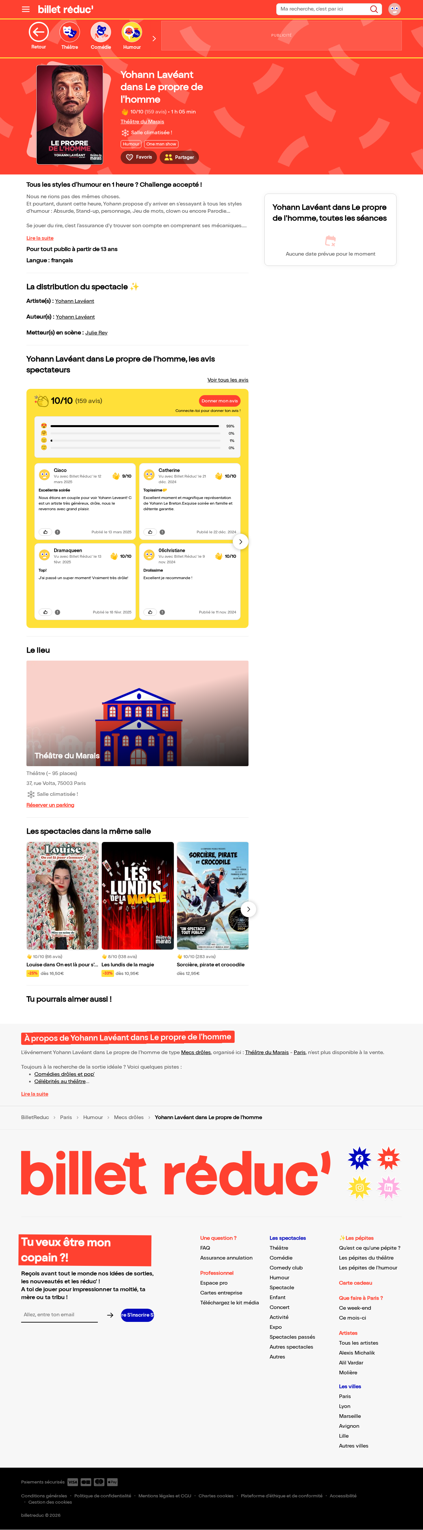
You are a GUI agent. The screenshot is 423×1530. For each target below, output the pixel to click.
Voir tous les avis (228, 380)
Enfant (278, 1298)
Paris (300, 1052)
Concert (279, 1307)
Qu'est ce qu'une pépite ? (370, 1248)
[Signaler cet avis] (57, 532)
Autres (277, 1357)
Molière (348, 1373)
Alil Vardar (351, 1363)
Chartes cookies (216, 1496)
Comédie (281, 1258)
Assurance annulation (226, 1258)
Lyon (344, 1406)
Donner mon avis (220, 401)
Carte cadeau (355, 1283)
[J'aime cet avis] (45, 532)
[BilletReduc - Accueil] (65, 9)
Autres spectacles (291, 1347)
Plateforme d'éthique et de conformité (282, 1496)
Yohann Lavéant (74, 301)
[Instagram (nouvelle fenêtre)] (359, 1187)
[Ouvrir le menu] (28, 9)
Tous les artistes (358, 1343)
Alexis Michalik (357, 1353)
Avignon (349, 1426)
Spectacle (282, 1288)
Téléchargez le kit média (229, 1303)
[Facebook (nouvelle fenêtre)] (359, 1158)
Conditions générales (44, 1496)
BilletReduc (35, 1117)
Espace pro (214, 1283)
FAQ (205, 1248)
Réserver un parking (50, 805)
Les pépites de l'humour (368, 1268)
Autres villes (353, 1446)
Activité (279, 1317)
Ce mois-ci (352, 1318)
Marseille (350, 1416)
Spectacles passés (292, 1337)
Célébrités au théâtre (60, 1081)
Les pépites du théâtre (366, 1258)
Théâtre (279, 1248)
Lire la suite (40, 238)
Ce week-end (355, 1308)
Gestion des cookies (50, 1502)
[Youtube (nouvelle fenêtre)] (388, 1158)
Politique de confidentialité (102, 1496)
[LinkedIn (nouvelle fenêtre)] (388, 1187)
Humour (93, 1117)
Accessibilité (343, 1496)
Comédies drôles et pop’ (64, 1074)
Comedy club (286, 1268)
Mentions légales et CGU (164, 1496)
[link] (80, 470)
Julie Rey (96, 333)
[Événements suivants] (248, 909)
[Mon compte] (394, 9)
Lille (344, 1436)
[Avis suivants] (241, 541)
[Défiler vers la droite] (154, 38)
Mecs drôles (196, 1052)
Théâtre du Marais (142, 122)
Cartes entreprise (221, 1293)
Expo (276, 1327)
